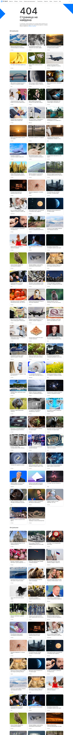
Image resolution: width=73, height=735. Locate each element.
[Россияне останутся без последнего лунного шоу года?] (54, 242)
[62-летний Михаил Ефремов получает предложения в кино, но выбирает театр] (54, 333)
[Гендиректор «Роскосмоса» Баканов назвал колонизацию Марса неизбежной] (18, 588)
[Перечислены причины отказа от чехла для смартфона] (36, 297)
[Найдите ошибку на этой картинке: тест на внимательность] (54, 497)
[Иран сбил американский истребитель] (18, 570)
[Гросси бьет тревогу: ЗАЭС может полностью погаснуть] (54, 606)
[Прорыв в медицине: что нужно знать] (36, 188)
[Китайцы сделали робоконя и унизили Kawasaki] (36, 442)
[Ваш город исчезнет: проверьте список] (54, 79)
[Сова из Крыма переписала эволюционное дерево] (18, 260)
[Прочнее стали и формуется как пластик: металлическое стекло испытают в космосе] (36, 279)
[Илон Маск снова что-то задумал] (36, 133)
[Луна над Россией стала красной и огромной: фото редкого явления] (36, 206)
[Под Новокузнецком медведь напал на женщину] (36, 666)
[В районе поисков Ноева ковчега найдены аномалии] (36, 552)
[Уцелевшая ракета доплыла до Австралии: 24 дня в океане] (18, 666)
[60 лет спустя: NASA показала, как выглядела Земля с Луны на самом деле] (36, 79)
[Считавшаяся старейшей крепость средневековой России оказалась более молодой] (36, 224)
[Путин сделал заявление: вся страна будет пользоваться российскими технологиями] (54, 97)
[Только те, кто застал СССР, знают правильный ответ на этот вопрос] (36, 703)
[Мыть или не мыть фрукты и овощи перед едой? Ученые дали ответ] (18, 315)
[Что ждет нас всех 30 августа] (54, 479)
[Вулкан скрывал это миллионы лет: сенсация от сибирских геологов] (36, 170)
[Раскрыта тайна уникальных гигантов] (18, 406)
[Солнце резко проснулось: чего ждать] (54, 151)
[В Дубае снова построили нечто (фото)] (18, 515)
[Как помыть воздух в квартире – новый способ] (54, 406)
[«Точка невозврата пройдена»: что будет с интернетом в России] (54, 279)
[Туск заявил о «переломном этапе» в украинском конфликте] (54, 684)
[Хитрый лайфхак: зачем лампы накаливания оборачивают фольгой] (36, 260)
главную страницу (32, 26)
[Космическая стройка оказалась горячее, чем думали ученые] (54, 388)
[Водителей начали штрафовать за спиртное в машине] (54, 442)
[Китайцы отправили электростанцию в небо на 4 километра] (18, 151)
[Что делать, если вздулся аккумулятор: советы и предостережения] (36, 406)
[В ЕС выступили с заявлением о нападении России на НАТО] (36, 115)
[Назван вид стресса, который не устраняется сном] (18, 333)
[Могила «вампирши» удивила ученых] (18, 703)
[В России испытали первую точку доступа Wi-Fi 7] (18, 370)
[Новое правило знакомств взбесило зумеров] (18, 242)
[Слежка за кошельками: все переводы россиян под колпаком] (54, 570)
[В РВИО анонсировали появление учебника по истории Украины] (18, 533)
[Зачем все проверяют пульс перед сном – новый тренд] (54, 533)
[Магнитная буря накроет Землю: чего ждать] (18, 133)
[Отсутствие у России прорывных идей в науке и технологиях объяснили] (54, 461)
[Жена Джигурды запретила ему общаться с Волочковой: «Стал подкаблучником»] (54, 666)
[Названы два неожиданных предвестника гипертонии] (18, 115)
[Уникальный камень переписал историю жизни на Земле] (54, 42)
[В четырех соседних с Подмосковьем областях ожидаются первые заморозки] (36, 684)
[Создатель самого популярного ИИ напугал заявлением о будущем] (36, 497)
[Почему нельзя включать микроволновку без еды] (18, 188)
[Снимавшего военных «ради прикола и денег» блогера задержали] (18, 351)
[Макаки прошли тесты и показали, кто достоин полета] (54, 297)
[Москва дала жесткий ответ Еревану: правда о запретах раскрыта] (54, 648)
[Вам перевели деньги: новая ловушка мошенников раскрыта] (36, 151)
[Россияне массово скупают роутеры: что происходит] (54, 188)
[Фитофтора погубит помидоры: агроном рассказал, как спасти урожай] (18, 297)
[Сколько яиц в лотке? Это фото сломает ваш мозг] (36, 333)
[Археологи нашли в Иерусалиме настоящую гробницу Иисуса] (54, 260)
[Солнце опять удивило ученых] (18, 461)
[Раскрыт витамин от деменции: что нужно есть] (18, 224)
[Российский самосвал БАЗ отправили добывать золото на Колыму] (54, 351)
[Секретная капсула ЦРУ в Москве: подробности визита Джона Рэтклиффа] (54, 60)
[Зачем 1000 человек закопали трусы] (36, 60)
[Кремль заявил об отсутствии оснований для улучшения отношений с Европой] (18, 479)
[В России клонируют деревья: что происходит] (36, 424)
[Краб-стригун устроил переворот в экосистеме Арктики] (36, 515)
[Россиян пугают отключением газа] (36, 242)
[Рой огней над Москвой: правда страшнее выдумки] (36, 648)
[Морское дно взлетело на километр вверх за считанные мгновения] (18, 42)
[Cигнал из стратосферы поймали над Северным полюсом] (54, 224)
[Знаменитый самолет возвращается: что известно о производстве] (54, 115)
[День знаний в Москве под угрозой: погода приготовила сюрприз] (36, 97)
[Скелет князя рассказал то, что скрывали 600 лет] (18, 630)
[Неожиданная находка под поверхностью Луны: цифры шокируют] (36, 42)
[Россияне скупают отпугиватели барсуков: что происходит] (54, 424)
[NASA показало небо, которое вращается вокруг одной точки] (36, 461)
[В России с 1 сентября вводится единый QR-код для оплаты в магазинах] (18, 424)
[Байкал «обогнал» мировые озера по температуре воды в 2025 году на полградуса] (36, 388)
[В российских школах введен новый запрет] (54, 552)
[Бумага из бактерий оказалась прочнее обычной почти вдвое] (36, 479)
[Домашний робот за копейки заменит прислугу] (18, 606)
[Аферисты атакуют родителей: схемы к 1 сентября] (36, 570)
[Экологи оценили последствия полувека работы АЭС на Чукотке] (54, 170)
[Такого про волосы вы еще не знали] (18, 684)
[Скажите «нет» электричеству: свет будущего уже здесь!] (18, 552)
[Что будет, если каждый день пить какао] (54, 630)
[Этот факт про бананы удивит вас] (18, 60)
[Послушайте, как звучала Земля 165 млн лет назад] (36, 588)
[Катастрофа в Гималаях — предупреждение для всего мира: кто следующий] (36, 630)
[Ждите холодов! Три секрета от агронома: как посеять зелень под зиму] (36, 351)
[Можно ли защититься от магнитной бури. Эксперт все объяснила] (54, 588)
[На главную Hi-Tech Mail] (5, 1)
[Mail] (2, 1)
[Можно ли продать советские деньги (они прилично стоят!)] (54, 315)
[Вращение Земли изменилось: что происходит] (54, 206)
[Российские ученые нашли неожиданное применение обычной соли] (18, 721)
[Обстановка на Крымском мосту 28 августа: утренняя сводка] (18, 79)
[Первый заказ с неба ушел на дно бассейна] (18, 388)
